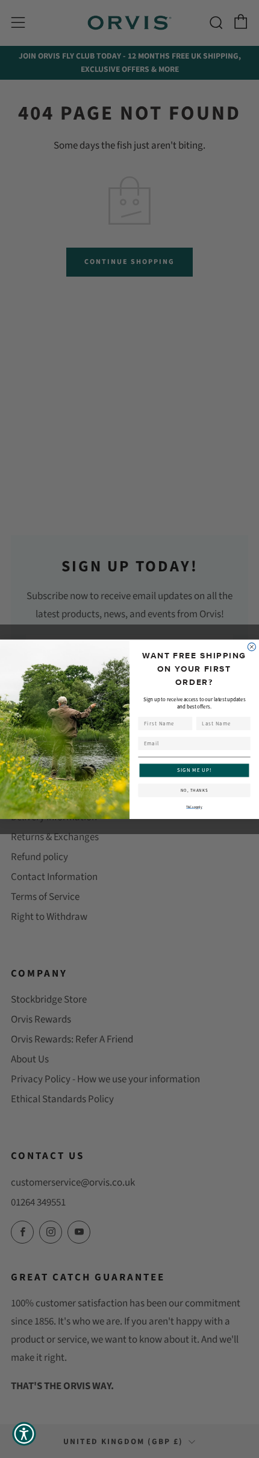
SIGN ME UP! (194, 770)
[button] (24, 1434)
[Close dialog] (251, 646)
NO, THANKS (194, 790)
